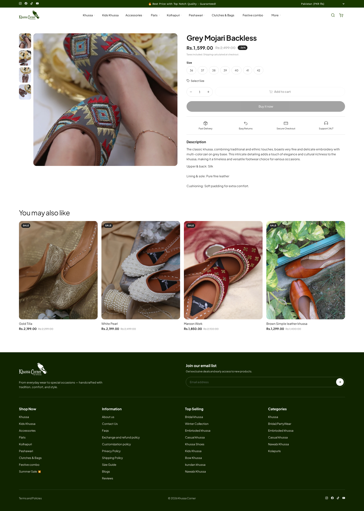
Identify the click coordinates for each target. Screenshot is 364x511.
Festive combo (253, 15)
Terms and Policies (30, 498)
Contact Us (110, 423)
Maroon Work (193, 324)
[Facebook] (26, 3)
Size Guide (109, 464)
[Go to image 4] (25, 92)
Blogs (106, 471)
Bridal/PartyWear (279, 423)
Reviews (107, 478)
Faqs (105, 430)
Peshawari (196, 15)
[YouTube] (37, 3)
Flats (154, 15)
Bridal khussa (194, 417)
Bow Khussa (193, 457)
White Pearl (109, 324)
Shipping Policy (112, 457)
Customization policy (116, 444)
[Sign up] (340, 382)
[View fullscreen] (105, 99)
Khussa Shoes (194, 444)
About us (108, 417)
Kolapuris (274, 451)
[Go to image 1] (25, 40)
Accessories (134, 15)
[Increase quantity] (208, 91)
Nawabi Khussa (195, 471)
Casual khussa (195, 437)
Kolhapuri (173, 15)
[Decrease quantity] (191, 91)
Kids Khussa (110, 15)
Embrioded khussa (197, 430)
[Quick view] (93, 226)
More (274, 15)
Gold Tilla (25, 324)
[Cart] (341, 15)
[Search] (333, 15)
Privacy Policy (111, 451)
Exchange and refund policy (121, 437)
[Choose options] (93, 235)
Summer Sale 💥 (30, 471)
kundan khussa (195, 464)
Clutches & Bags (223, 15)
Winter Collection (197, 423)
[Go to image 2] (25, 58)
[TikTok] (31, 3)
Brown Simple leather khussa (286, 324)
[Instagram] (20, 3)
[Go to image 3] (25, 75)
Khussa (88, 15)
